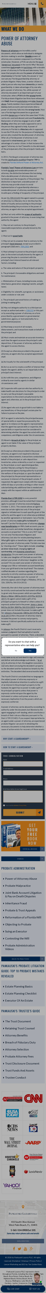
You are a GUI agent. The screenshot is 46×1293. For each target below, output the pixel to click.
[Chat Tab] (23, 646)
